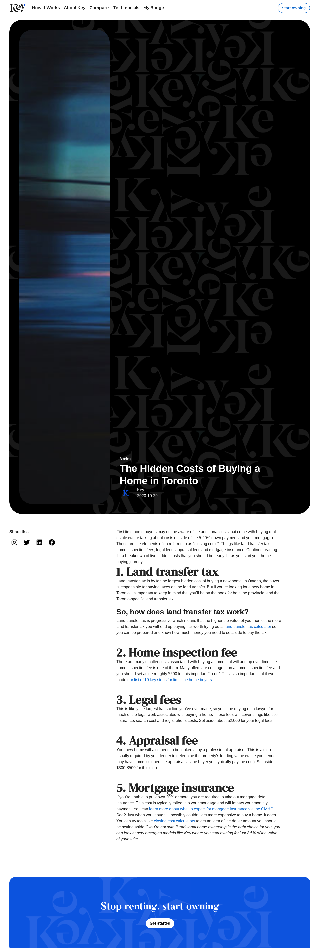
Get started (160, 923)
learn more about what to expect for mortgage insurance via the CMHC (211, 809)
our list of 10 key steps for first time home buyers (170, 680)
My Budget (155, 7)
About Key (75, 7)
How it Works (46, 7)
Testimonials (126, 7)
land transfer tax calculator (248, 626)
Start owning (294, 8)
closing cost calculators (174, 821)
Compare (99, 7)
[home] (18, 8)
